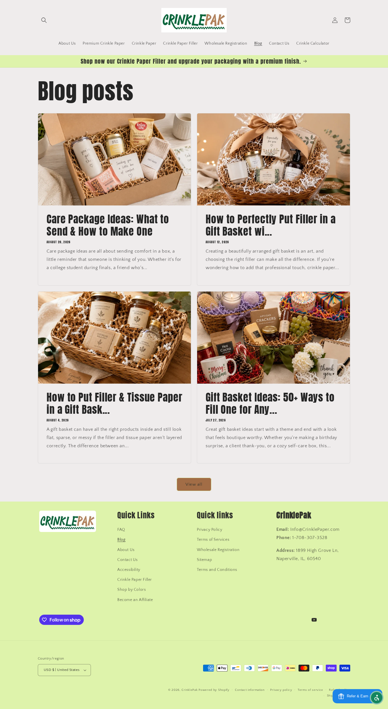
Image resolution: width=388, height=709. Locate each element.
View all (194, 484)
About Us (126, 550)
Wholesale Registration (218, 550)
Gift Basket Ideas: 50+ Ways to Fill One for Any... (270, 403)
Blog (121, 539)
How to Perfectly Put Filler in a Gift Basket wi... (271, 225)
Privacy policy (281, 690)
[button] (44, 20)
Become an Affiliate (135, 600)
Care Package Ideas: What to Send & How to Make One (108, 225)
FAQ (121, 529)
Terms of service (310, 690)
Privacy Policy (209, 529)
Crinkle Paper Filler (134, 579)
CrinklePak (189, 690)
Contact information (249, 690)
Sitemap (204, 560)
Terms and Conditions (217, 569)
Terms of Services (213, 539)
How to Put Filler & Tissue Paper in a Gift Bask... (114, 403)
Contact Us (127, 560)
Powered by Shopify (214, 690)
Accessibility (128, 569)
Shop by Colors (131, 589)
